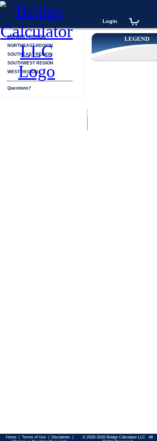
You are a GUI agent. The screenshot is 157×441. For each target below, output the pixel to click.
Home (11, 437)
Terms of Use (34, 437)
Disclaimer (60, 437)
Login (110, 21)
